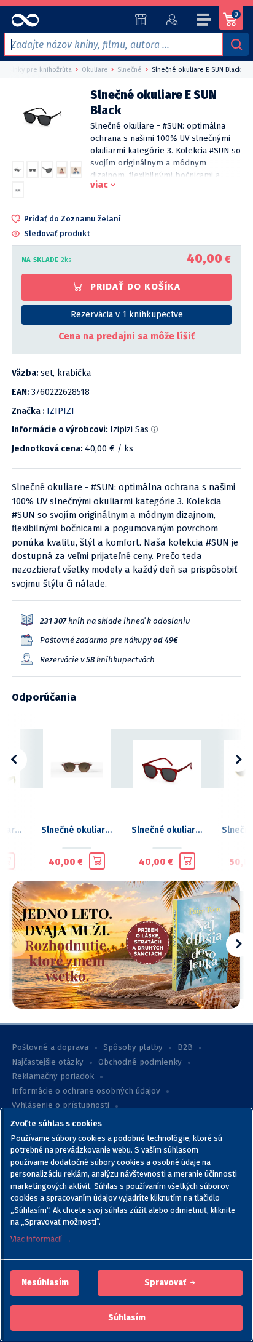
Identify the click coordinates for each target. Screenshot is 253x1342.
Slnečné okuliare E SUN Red (166, 830)
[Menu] (204, 21)
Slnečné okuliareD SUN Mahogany (76, 830)
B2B (185, 1047)
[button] (45, 1283)
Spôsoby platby (133, 1047)
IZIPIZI (60, 411)
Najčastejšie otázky (48, 1062)
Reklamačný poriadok (53, 1076)
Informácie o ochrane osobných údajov (86, 1091)
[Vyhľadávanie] (236, 44)
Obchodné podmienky (140, 1062)
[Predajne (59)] (141, 19)
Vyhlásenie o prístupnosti (60, 1105)
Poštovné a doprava (50, 1047)
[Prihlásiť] (171, 19)
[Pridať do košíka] (97, 861)
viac (99, 184)
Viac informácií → (41, 1239)
